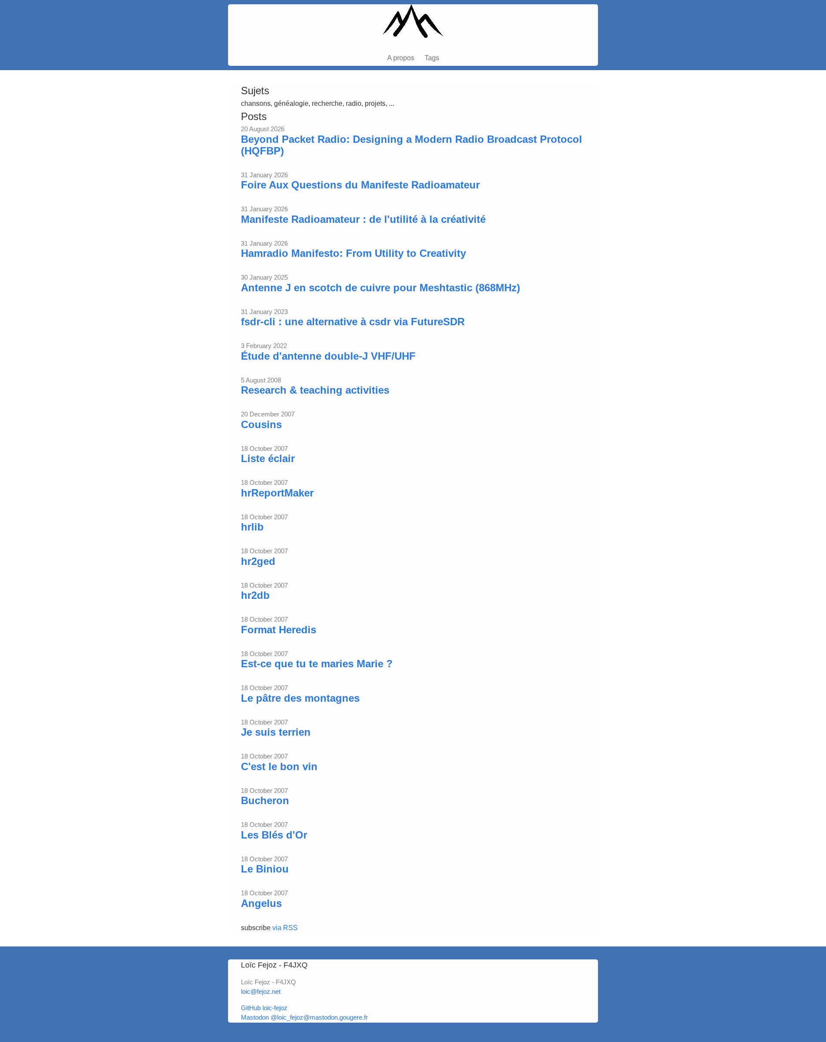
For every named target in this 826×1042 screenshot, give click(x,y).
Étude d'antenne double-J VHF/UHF (328, 356)
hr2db (255, 595)
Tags (432, 58)
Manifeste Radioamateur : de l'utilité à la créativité (363, 219)
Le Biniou (265, 869)
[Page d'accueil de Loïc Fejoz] (413, 25)
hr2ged (258, 561)
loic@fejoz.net (260, 991)
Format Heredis (278, 629)
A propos (400, 58)
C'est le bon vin (279, 766)
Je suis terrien (276, 732)
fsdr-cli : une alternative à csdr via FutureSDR (353, 321)
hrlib (252, 527)
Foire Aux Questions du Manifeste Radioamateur (360, 185)
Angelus (261, 903)
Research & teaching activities (315, 390)
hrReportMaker (277, 493)
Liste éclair (268, 458)
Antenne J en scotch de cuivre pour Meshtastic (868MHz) (380, 287)
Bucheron (265, 800)
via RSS (285, 927)
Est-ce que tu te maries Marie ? (317, 663)
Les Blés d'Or (274, 835)
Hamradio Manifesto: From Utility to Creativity (353, 253)
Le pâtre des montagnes (300, 698)
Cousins (261, 424)
